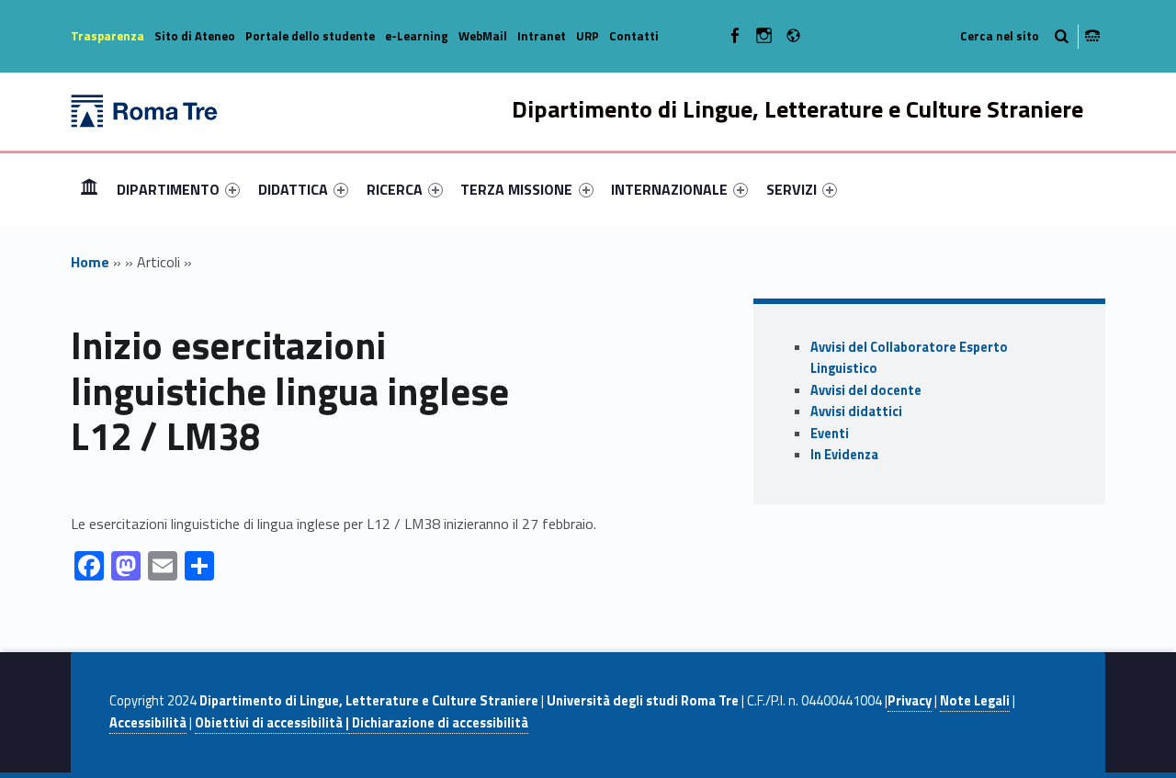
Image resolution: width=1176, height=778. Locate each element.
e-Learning (416, 36)
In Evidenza (844, 455)
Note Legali (975, 701)
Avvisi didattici (856, 411)
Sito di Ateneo (194, 36)
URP (587, 36)
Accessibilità (148, 723)
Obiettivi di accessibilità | (272, 723)
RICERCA (395, 189)
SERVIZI (791, 189)
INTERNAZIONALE (669, 189)
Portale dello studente (310, 36)
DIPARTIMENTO (168, 189)
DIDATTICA (293, 189)
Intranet (541, 36)
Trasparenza (107, 36)
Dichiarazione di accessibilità (438, 723)
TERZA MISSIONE (516, 189)
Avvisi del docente (866, 390)
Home (89, 189)
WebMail (482, 36)
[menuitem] (89, 189)
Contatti (634, 36)
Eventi (829, 433)
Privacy (910, 701)
